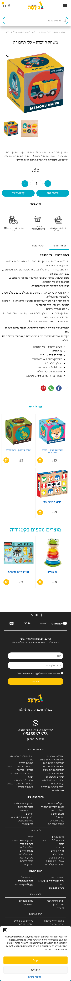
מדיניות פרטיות (34, 977)
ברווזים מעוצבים (25, 820)
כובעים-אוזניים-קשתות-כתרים (21, 758)
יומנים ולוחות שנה (55, 901)
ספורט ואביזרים (57, 820)
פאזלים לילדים (26, 854)
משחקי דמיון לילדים (54, 864)
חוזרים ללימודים (56, 924)
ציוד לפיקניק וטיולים (23, 920)
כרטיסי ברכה (27, 904)
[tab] (59, 246)
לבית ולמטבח (35, 871)
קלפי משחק (58, 904)
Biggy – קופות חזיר (55, 861)
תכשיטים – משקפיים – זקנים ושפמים (53, 782)
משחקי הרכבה (26, 857)
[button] (5, 930)
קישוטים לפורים (25, 787)
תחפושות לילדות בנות (53, 763)
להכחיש (35, 969)
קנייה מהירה (18, 193)
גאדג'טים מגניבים (56, 810)
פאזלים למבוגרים (56, 824)
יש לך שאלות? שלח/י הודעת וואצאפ (35, 730)
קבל (35, 960)
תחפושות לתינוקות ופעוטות (51, 759)
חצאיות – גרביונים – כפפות (20, 766)
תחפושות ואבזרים (55, 756)
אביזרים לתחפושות (55, 777)
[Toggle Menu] (65, 5)
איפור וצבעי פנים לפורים (52, 787)
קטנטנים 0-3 (58, 837)
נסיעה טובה (27, 824)
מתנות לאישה (57, 814)
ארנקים (29, 814)
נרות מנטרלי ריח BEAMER (51, 881)
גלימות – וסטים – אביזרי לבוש (21, 775)
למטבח (61, 884)
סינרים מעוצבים (56, 888)
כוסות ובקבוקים (25, 807)
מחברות (60, 907)
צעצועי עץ (59, 847)
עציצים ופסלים (26, 877)
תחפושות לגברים (56, 773)
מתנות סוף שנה (25, 924)
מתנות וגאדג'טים (35, 797)
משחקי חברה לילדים (38, 32)
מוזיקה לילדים (57, 851)
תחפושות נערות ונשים (53, 770)
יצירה (30, 837)
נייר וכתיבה (35, 894)
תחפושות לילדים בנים (53, 766)
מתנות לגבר (58, 817)
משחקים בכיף (26, 844)
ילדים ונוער (35, 830)
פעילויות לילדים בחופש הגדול (53, 842)
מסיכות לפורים (26, 763)
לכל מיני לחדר (26, 847)
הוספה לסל (53, 193)
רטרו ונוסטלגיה (26, 810)
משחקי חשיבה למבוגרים (21, 803)
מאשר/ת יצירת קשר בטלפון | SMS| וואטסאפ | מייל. (38, 673)
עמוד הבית (60, 32)
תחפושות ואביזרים (35, 749)
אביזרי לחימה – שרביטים (21, 780)
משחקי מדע (58, 854)
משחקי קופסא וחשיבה (22, 840)
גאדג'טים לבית (57, 877)
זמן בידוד (51, 32)
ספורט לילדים (26, 851)
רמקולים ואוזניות (56, 803)
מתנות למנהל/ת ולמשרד (52, 807)
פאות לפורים (58, 790)
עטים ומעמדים (26, 901)
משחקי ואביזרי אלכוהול (22, 817)
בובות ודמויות (26, 861)
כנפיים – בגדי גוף (25, 770)
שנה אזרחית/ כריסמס (54, 920)
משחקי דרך (27, 864)
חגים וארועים (35, 914)
